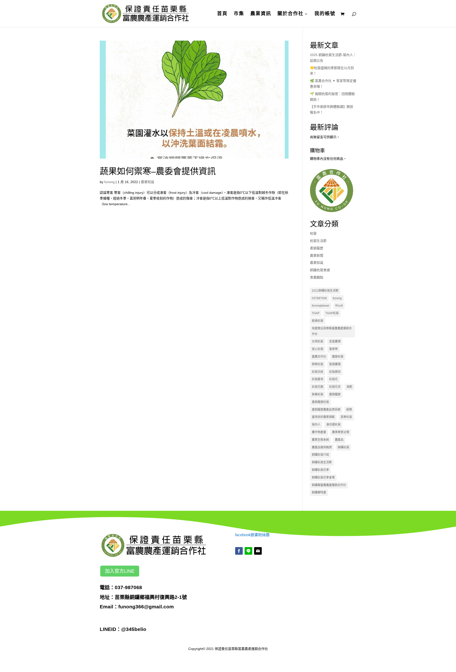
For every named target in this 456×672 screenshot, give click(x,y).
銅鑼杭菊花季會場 (323, 477)
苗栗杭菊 (346, 417)
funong (109, 182)
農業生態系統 (320, 439)
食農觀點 (316, 277)
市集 (239, 14)
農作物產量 (319, 432)
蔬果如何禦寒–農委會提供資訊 (158, 171)
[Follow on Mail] (258, 551)
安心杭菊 (317, 349)
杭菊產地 (317, 379)
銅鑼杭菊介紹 (320, 454)
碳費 (349, 409)
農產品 (339, 439)
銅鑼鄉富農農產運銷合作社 (329, 485)
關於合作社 (290, 14)
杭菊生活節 (318, 241)
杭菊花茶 (335, 386)
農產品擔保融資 (322, 447)
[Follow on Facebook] (239, 551)
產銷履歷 (316, 248)
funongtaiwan (320, 305)
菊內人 (316, 424)
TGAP (315, 313)
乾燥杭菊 (317, 320)
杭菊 (313, 233)
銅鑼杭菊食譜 (320, 270)
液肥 (349, 386)
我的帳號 (324, 14)
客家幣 (333, 349)
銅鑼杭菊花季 (320, 470)
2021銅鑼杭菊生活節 (325, 290)
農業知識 (147, 182)
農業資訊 (260, 14)
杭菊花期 (317, 386)
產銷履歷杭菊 (320, 402)
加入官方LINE (119, 571)
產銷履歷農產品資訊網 (326, 409)
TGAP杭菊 (332, 313)
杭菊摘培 (335, 372)
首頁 (222, 14)
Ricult (339, 305)
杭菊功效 (317, 372)
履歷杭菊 (337, 356)
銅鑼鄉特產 (319, 492)
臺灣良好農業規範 (323, 417)
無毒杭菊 (317, 394)
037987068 (319, 298)
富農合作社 (319, 356)
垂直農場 (335, 341)
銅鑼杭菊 (343, 447)
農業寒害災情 (340, 432)
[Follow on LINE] (248, 551)
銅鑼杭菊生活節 (322, 462)
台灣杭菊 (317, 341)
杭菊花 (333, 379)
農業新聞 (316, 255)
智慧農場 (335, 364)
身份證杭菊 (333, 424)
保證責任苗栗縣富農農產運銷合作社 (332, 331)
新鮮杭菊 (317, 364)
